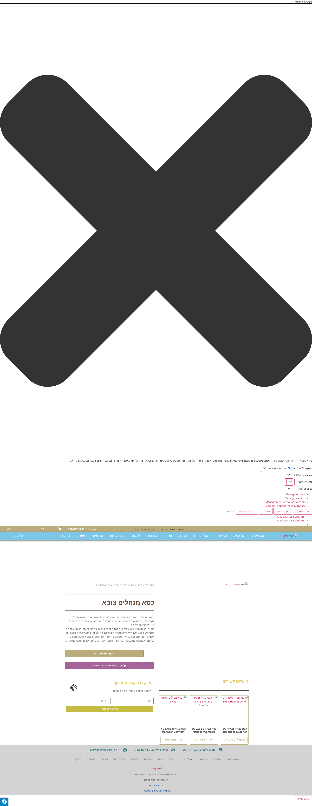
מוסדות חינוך (117, 536)
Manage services (295, 498)
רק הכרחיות (282, 511)
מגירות (182, 536)
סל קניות (238, 536)
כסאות (223, 536)
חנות (140, 585)
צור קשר (65, 536)
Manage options (296, 494)
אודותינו (98, 536)
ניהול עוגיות (303, 798)
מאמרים (82, 536)
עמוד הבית (149, 585)
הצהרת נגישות (156, 785)
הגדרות (266, 511)
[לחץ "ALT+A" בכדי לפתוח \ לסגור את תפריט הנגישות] (4, 802)
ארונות (168, 536)
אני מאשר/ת (302, 511)
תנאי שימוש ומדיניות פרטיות (290, 516)
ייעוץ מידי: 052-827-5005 (83, 529)
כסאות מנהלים (121, 585)
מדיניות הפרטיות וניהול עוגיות (156, 791)
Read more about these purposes (285, 505)
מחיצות (152, 536)
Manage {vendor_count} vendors (286, 502)
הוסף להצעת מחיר (104, 654)
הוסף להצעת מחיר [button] (235, 739)
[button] (156, 231)
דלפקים (137, 536)
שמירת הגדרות (247, 511)
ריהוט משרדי (258, 536)
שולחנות (203, 536)
